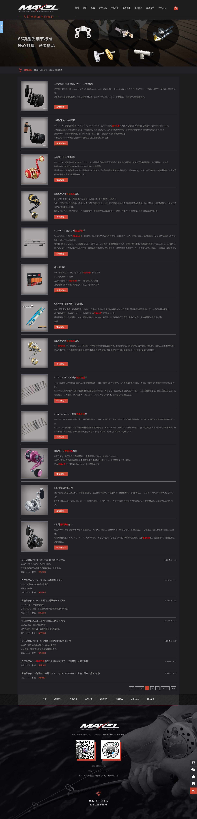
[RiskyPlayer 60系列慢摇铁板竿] (34, 389)
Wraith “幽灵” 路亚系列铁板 (68, 304)
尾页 (173, 688)
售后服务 (138, 8)
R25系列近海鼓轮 (66, 341)
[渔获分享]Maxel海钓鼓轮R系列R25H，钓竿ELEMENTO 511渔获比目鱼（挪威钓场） (61, 673)
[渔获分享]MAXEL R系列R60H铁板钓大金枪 (42, 580)
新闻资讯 (104, 699)
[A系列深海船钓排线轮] (34, 132)
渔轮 (85, 8)
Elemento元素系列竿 (69, 231)
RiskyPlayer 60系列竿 (70, 377)
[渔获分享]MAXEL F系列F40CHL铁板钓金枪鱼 (43, 560)
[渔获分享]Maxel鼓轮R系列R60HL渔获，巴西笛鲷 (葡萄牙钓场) (55, 661)
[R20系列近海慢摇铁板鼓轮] (34, 206)
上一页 (139, 688)
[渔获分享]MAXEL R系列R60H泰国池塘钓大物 (43, 621)
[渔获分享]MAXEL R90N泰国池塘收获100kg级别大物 (46, 641)
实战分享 (150, 8)
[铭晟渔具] (39, 18)
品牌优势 (126, 8)
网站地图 (150, 699)
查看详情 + (61, 107)
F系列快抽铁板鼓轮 (63, 488)
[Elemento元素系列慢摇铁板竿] (34, 243)
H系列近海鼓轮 (65, 451)
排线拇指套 (59, 267)
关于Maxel (162, 8)
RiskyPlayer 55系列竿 (70, 414)
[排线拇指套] (34, 279)
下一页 (165, 688)
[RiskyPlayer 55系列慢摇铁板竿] (34, 426)
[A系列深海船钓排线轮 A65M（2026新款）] (34, 96)
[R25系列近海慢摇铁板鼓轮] (34, 353)
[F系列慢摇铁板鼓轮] (34, 536)
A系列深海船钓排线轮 (64, 120)
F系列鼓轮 (63, 524)
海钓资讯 (42, 572)
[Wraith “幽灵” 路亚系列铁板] (34, 316)
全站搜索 (43, 70)
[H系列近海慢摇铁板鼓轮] (34, 463)
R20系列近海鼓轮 (66, 194)
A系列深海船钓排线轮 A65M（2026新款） (74, 84)
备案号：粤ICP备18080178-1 (114, 734)
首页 (77, 8)
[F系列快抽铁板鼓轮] (34, 500)
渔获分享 (42, 665)
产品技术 (114, 8)
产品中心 (103, 8)
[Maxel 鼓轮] (98, 43)
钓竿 (93, 8)
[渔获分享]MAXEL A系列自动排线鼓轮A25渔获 (43, 600)
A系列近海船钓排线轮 (64, 157)
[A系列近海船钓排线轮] (34, 169)
